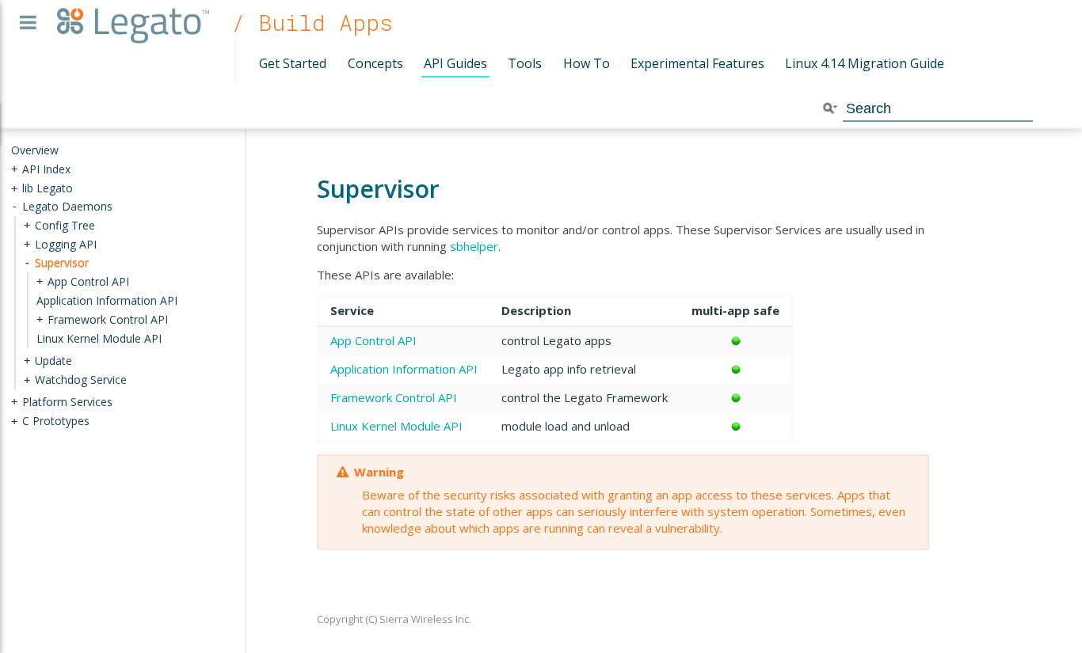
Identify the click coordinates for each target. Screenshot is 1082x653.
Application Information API (404, 369)
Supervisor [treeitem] (62, 262)
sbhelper (474, 246)
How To (586, 63)
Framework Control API (393, 397)
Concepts (375, 63)
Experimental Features (697, 63)
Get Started (292, 63)
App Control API (373, 340)
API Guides (455, 63)
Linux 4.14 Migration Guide (864, 63)
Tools (525, 63)
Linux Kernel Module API (396, 426)
